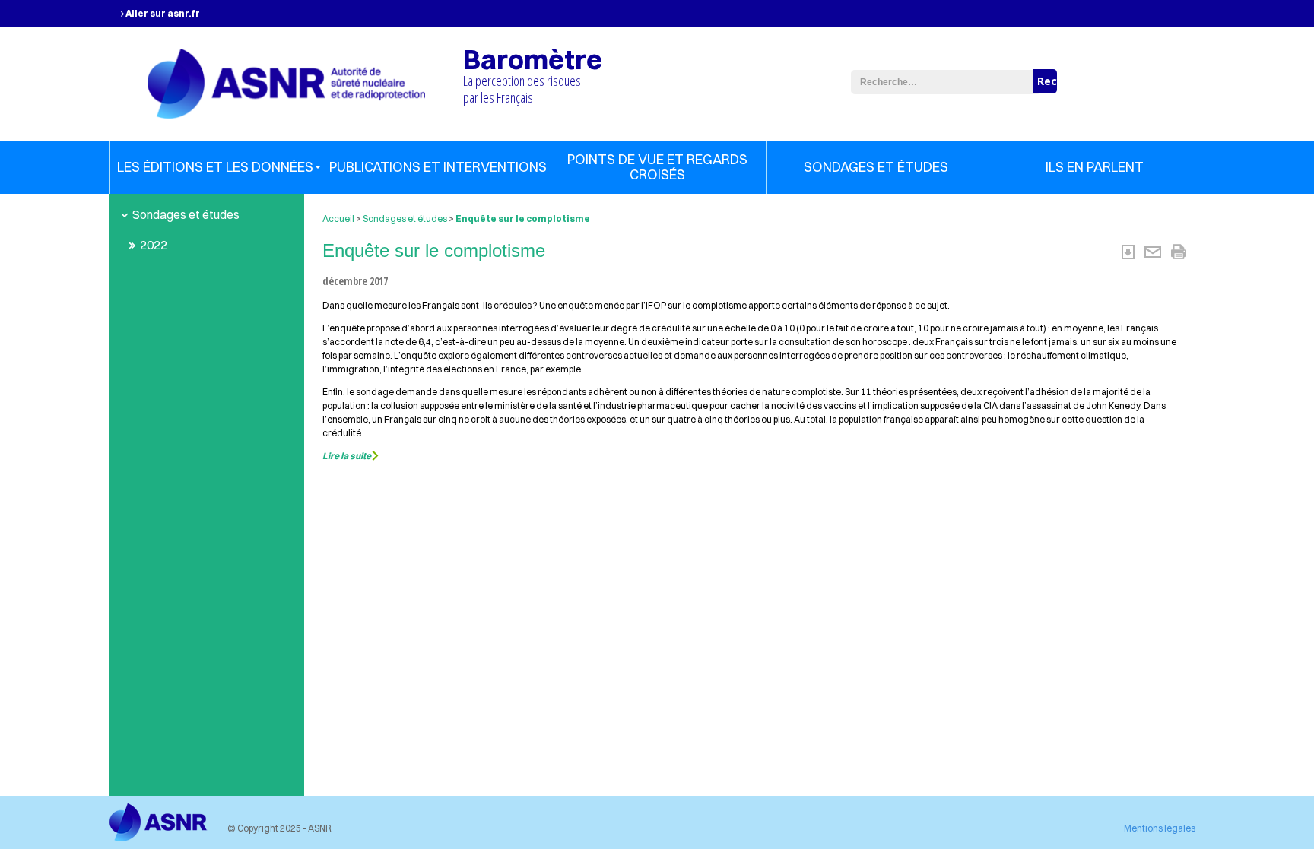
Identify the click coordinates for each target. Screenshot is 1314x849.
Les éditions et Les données (215, 167)
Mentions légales (1159, 828)
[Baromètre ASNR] (286, 82)
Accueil (338, 218)
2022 (153, 244)
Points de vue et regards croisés (657, 166)
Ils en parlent (1095, 167)
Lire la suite (346, 455)
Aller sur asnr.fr (162, 13)
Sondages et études (876, 167)
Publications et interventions (438, 167)
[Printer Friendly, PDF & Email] (1154, 250)
